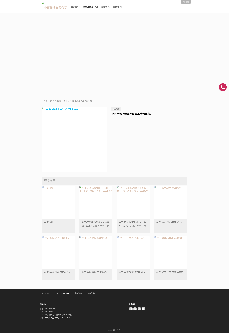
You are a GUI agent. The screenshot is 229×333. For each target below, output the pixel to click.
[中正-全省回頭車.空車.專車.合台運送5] (74, 139)
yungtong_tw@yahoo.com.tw (57, 317)
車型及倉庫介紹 (56, 101)
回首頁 (44, 101)
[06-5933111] (223, 87)
